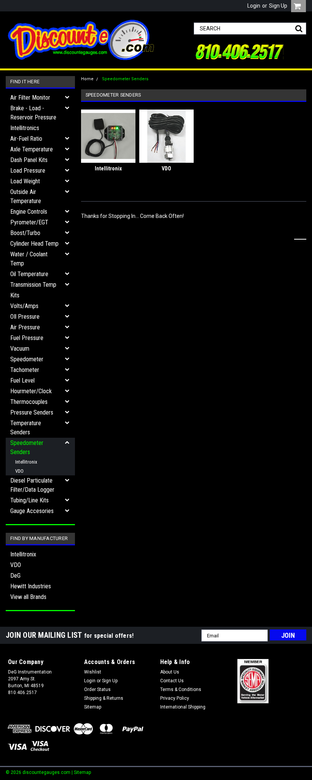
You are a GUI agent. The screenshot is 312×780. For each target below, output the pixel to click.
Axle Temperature (31, 149)
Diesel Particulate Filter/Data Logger (32, 485)
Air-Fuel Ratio (26, 138)
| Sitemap (81, 772)
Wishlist (92, 672)
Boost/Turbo (25, 233)
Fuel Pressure (26, 338)
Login (253, 6)
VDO (19, 471)
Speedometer (26, 359)
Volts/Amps (24, 306)
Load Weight (25, 181)
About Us (169, 672)
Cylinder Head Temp (34, 243)
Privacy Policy (174, 698)
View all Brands (28, 596)
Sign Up (278, 6)
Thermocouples (29, 401)
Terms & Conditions (180, 689)
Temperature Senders (25, 427)
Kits (14, 295)
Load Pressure (27, 170)
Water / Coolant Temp (29, 259)
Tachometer (24, 369)
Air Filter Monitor (30, 97)
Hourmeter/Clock (31, 391)
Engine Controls (28, 211)
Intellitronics (24, 128)
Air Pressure (25, 327)
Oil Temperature (29, 274)
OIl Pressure (25, 316)
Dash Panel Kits (29, 160)
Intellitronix (26, 462)
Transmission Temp (33, 284)
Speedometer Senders (26, 447)
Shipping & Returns (103, 698)
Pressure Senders (31, 412)
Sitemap (92, 707)
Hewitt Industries (30, 586)
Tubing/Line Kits (29, 500)
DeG (15, 575)
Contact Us (172, 680)
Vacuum (19, 348)
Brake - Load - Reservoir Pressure (33, 113)
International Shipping (182, 707)
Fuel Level (22, 380)
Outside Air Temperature (25, 196)
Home (87, 78)
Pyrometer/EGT (29, 222)
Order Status (97, 689)
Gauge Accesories (32, 511)
